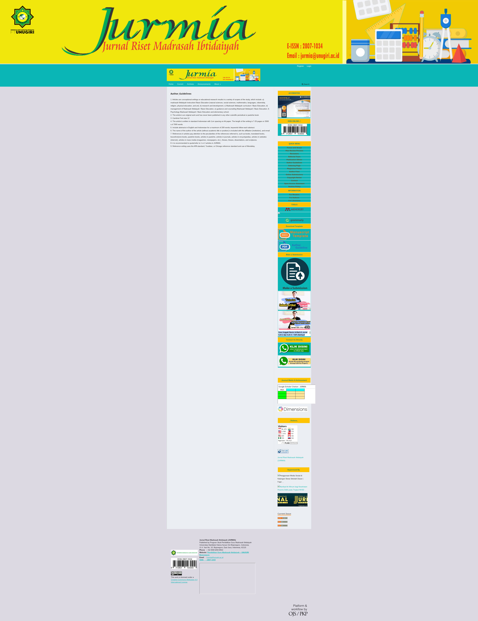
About (216, 84)
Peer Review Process (294, 151)
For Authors (294, 198)
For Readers (294, 195)
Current (180, 84)
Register (300, 66)
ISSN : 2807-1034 (207, 560)
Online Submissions (294, 175)
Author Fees (294, 172)
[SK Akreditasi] (294, 117)
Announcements (204, 84)
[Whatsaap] (294, 354)
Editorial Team (294, 157)
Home (171, 84)
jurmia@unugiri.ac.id (215, 557)
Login (309, 66)
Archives (190, 84)
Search (306, 84)
